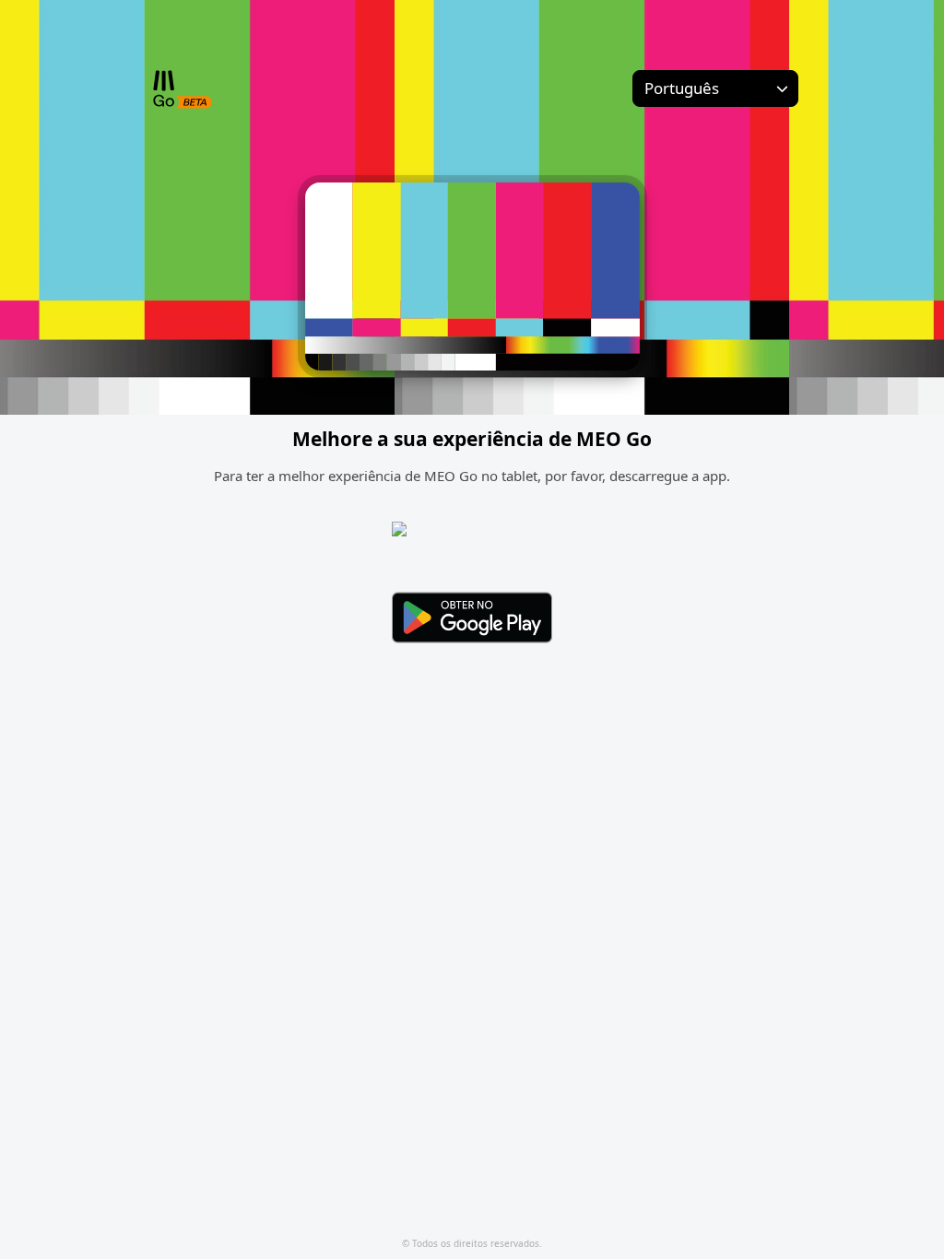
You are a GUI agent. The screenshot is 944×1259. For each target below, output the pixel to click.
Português (681, 88)
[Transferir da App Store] (472, 548)
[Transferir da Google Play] (472, 617)
